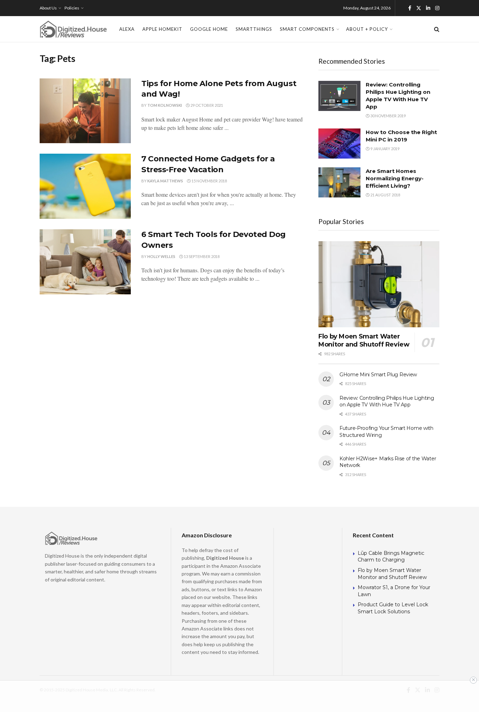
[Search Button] (436, 29)
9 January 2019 (384, 148)
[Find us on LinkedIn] (428, 8)
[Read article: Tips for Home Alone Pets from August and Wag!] (85, 111)
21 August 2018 (385, 195)
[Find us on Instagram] (437, 8)
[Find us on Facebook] (409, 8)
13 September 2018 (201, 256)
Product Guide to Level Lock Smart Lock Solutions (393, 608)
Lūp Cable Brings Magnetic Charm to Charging (391, 556)
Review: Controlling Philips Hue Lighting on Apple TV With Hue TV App (386, 401)
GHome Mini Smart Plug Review (378, 374)
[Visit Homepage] (73, 29)
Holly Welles (161, 256)
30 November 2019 (388, 115)
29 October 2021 (206, 105)
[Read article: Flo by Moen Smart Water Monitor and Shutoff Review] (378, 284)
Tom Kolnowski (164, 105)
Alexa (127, 29)
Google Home (209, 29)
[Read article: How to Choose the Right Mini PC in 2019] (339, 143)
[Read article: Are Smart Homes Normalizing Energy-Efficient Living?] (339, 182)
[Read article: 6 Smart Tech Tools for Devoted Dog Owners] (85, 261)
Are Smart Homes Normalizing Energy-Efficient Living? (395, 178)
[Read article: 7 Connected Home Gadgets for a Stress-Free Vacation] (85, 186)
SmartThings (254, 29)
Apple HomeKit (162, 29)
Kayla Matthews (165, 181)
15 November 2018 (209, 181)
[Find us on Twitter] (418, 8)
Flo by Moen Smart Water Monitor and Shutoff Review (364, 340)
